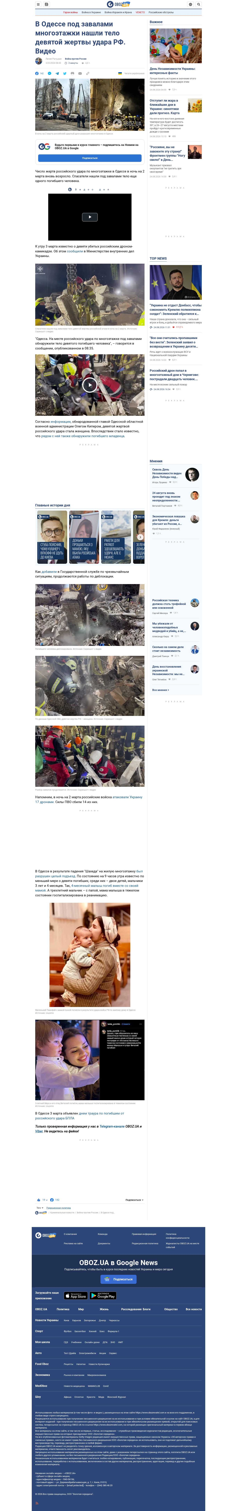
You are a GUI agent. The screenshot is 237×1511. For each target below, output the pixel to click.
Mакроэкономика (96, 1375)
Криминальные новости (62, 1212)
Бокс (102, 1331)
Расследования (131, 1309)
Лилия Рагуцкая (54, 59)
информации (61, 422)
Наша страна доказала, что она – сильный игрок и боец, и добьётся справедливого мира (176, 321)
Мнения (156, 461)
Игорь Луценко (159, 482)
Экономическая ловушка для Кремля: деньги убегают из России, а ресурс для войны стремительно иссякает (168, 520)
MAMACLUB (94, 1386)
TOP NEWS (158, 258)
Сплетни (79, 1397)
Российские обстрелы (161, 12)
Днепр (102, 1320)
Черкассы (114, 1320)
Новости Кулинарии (99, 1364)
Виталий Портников (162, 506)
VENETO (140, 12)
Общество (171, 1309)
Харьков (76, 1320)
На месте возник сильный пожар (168, 384)
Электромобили (87, 1353)
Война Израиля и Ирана (118, 12)
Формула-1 (113, 1331)
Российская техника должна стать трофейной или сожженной (169, 604)
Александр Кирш (160, 636)
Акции (102, 1353)
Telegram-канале (112, 1126)
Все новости (194, 1309)
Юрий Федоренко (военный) (166, 529)
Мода (101, 1397)
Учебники (76, 1342)
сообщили (75, 251)
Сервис (113, 1353)
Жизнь (104, 1309)
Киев (66, 1320)
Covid (105, 1386)
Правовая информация (144, 1234)
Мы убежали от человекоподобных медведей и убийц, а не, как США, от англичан (168, 627)
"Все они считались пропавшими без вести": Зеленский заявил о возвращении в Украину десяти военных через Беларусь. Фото (173, 342)
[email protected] (75, 1485)
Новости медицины (74, 1386)
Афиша (67, 1397)
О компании (70, 1234)
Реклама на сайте (73, 1243)
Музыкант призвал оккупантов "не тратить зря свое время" (165, 168)
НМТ (120, 1342)
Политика (63, 1309)
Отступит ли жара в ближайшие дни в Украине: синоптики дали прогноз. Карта (165, 107)
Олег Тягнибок (159, 679)
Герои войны (70, 12)
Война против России (75, 59)
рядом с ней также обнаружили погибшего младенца (82, 436)
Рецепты (68, 1364)
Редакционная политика (58, 1208)
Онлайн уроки (92, 1342)
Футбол (67, 1331)
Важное (156, 22)
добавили (49, 572)
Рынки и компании (74, 1375)
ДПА (105, 1342)
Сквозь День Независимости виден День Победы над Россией (166, 473)
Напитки (81, 1364)
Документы (104, 1243)
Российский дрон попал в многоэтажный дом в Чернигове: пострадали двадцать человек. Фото (174, 375)
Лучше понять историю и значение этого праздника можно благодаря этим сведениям (173, 81)
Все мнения (159, 690)
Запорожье (90, 1320)
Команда (102, 1234)
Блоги (146, 1309)
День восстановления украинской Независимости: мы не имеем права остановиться (167, 670)
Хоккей (92, 1331)
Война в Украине (91, 12)
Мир (81, 1309)
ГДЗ (66, 1342)
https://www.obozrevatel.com (150, 1412)
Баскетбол (80, 1331)
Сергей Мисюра (160, 613)
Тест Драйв (70, 1353)
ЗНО (113, 1342)
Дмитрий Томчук (160, 656)
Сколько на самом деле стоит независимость (168, 649)
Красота (91, 1397)
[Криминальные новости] (41, 1213)
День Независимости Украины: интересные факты (173, 71)
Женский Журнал (116, 1397)
